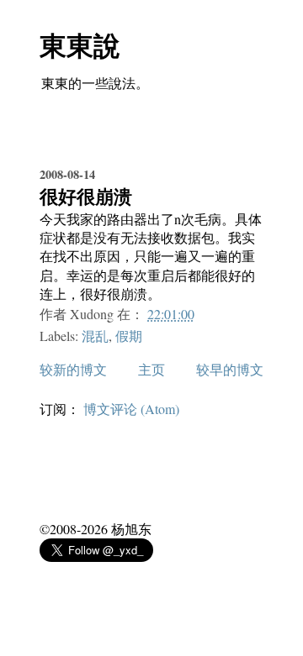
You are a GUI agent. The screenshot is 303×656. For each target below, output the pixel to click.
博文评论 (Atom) (131, 408)
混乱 (95, 335)
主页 (151, 369)
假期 (128, 335)
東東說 (80, 45)
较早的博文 (229, 369)
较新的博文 (73, 369)
